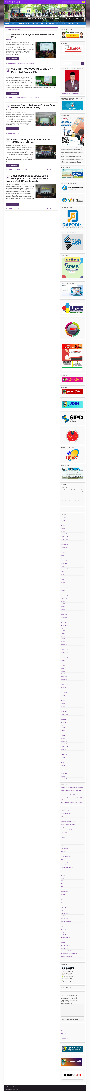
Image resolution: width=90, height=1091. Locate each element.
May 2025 (63, 555)
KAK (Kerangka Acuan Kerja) (67, 867)
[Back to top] (87, 1088)
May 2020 (63, 700)
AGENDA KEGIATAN (65, 810)
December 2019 (64, 714)
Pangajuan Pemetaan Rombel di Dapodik (69, 794)
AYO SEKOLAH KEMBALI (24, 63)
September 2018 (64, 751)
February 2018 (64, 770)
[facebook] (7, 1)
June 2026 (63, 523)
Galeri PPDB (63, 851)
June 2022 (63, 633)
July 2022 (63, 630)
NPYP (62, 897)
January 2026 (64, 533)
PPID (63, 23)
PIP (25, 97)
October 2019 (64, 719)
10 (62, 496)
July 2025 (63, 550)
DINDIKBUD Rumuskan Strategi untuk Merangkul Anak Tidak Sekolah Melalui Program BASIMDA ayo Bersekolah (27, 178)
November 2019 (64, 716)
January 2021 (64, 679)
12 (69, 496)
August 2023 (64, 598)
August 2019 (64, 725)
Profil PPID (63, 915)
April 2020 (63, 703)
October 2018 (64, 749)
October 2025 (64, 541)
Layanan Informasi (65, 872)
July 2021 (63, 663)
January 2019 (64, 743)
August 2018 (64, 754)
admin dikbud (9, 39)
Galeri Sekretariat (65, 854)
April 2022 (63, 638)
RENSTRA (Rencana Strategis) (67, 924)
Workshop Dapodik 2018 (66, 956)
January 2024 (64, 585)
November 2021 (64, 652)
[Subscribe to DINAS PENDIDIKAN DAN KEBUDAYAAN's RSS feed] (5, 1)
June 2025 (63, 552)
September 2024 (64, 568)
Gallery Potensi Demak (66, 856)
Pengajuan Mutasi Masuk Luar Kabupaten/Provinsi (72, 787)
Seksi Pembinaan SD (65, 937)
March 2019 (63, 738)
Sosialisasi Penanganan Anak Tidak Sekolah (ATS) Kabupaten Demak (31, 140)
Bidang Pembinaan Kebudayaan (68, 821)
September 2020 (64, 690)
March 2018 (63, 768)
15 (79, 496)
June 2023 (63, 603)
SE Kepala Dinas (64, 932)
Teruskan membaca (12, 58)
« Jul (72, 504)
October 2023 (64, 593)
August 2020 (64, 692)
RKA (62, 926)
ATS (18, 63)
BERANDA (7, 23)
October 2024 (64, 566)
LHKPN (62, 878)
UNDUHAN (71, 23)
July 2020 (63, 695)
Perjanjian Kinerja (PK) (66, 907)
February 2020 (64, 708)
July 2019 (63, 727)
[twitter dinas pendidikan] (10, 1)
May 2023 (63, 606)
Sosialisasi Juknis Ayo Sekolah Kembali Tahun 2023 (32, 35)
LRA (62, 886)
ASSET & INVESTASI (65, 813)
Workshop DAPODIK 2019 (67, 959)
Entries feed (63, 1033)
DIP (62, 840)
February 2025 (64, 560)
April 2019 (63, 735)
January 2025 (64, 563)
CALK (62, 835)
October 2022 (64, 622)
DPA (62, 843)
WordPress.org (64, 1038)
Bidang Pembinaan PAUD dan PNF (68, 824)
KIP (23, 97)
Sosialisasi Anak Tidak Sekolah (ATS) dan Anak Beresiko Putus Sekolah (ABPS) (33, 106)
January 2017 (64, 778)
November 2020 (64, 684)
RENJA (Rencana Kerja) (66, 921)
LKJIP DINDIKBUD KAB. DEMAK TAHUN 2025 (71, 802)
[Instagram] (17, 1)
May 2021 (63, 668)
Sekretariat (63, 934)
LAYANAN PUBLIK (24, 23)
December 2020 (64, 681)
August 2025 (64, 547)
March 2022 (63, 641)
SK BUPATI (63, 942)
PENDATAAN (49, 23)
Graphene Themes (14, 1089)
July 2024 (63, 574)
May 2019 (63, 733)
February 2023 (64, 614)
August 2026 (64, 517)
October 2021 (64, 655)
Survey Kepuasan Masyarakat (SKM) (69, 953)
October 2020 (64, 687)
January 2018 (64, 773)
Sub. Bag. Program (65, 948)
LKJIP (62, 883)
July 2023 (63, 601)
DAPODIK (34, 23)
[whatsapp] (14, 1)
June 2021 (63, 665)
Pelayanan (63, 905)
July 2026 (63, 520)
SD (38, 97)
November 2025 (64, 539)
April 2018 (63, 765)
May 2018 (63, 762)
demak (32, 63)
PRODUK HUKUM (65, 913)
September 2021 (64, 657)
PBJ (62, 899)
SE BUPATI (63, 929)
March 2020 (63, 706)
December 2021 (64, 649)
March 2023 (63, 611)
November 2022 (64, 620)
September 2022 (64, 625)
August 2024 (64, 571)
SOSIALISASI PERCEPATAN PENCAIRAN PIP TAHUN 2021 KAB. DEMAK (32, 70)
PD (61, 902)
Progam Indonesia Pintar (32, 97)
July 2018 (63, 757)
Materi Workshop (64, 891)
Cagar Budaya (64, 832)
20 (72, 498)
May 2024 (63, 576)
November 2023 (64, 590)
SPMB (57, 23)
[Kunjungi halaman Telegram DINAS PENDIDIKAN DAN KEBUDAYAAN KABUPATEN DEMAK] (19, 1)
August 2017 (64, 776)
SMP (7, 99)
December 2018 (64, 746)
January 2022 (64, 646)
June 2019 (63, 730)
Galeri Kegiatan (64, 848)
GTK (62, 859)
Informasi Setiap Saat (65, 862)
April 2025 (63, 558)
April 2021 (63, 671)
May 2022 (63, 636)
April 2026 (63, 528)
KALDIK (62, 870)
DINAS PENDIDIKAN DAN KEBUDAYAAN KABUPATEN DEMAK (54, 15)
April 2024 (63, 579)
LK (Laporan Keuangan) (66, 880)
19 (69, 498)
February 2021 (64, 676)
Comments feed (64, 1036)
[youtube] (12, 1)
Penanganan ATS (23, 169)
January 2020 (64, 711)
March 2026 (63, 531)
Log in (62, 1030)
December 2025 (64, 536)
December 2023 (64, 587)
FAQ (77, 23)
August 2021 (64, 660)
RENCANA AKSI (64, 918)
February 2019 (64, 741)
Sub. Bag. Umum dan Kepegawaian (68, 950)
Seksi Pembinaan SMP (65, 940)
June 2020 (63, 698)
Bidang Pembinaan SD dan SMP (67, 827)
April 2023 (63, 609)
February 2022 (64, 644)
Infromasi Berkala (64, 864)
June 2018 (63, 760)
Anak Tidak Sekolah (12, 63)
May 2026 (63, 525)
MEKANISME (64, 894)
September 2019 (64, 722)
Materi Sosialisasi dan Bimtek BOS (68, 889)
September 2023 (64, 595)
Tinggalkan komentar (52, 169)
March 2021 (63, 673)
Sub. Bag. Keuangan (65, 945)
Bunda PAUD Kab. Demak (66, 829)
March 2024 (63, 582)
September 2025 (64, 544)
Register (63, 1027)
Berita (62, 816)
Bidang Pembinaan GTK (66, 819)
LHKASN (63, 875)
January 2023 (64, 617)
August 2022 (64, 628)
